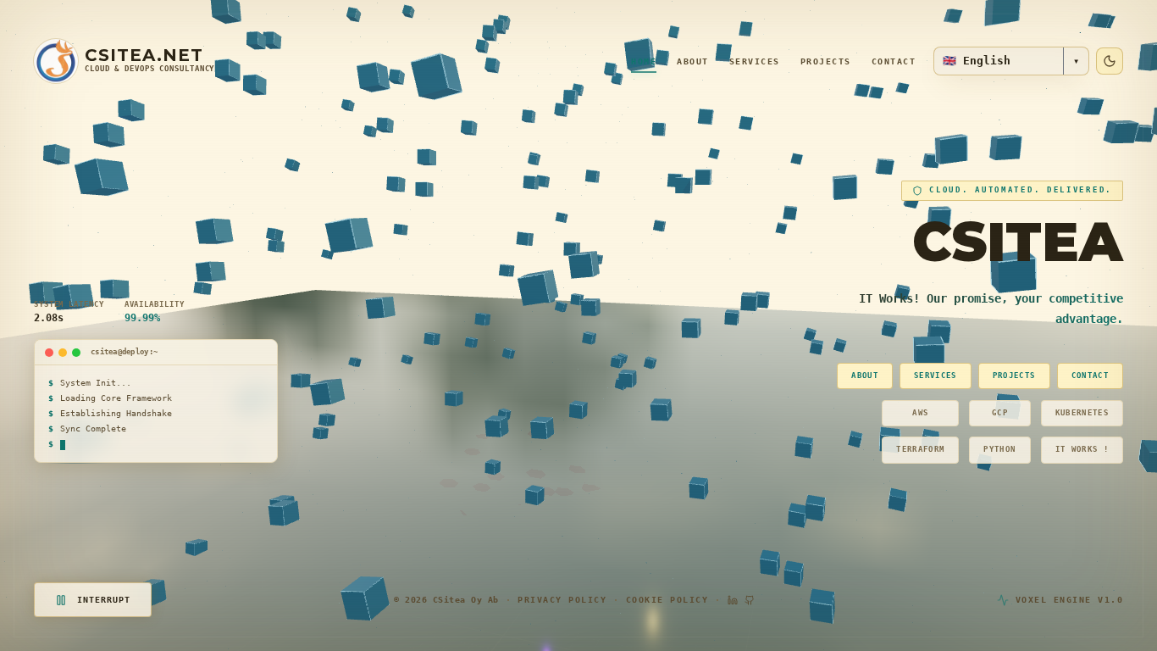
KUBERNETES (1082, 413)
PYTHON (999, 449)
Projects (825, 61)
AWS (920, 413)
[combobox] (998, 61)
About (693, 61)
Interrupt (103, 599)
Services (754, 61)
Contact (894, 61)
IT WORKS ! (1082, 449)
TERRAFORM (920, 449)
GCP (1000, 413)
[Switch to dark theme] (1109, 61)
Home (643, 61)
